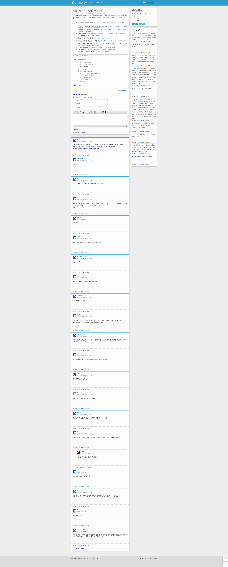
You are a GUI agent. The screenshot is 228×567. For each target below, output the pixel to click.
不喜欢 (137, 20)
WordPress (97, 559)
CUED (155, 559)
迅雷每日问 (98, 2)
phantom (134, 68)
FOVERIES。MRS (136, 99)
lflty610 (134, 44)
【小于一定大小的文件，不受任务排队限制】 (90, 73)
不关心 (137, 18)
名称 (78, 100)
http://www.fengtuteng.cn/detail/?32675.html (87, 148)
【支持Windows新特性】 (85, 77)
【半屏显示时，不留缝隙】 (85, 62)
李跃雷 (79, 217)
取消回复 (88, 94)
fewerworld (77, 94)
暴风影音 (79, 178)
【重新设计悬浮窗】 (84, 79)
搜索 (152, 3)
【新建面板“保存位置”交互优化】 (87, 64)
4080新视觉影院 (81, 159)
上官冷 (79, 412)
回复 (88, 155)
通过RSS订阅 (156, 2)
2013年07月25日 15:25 (78, 13)
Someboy (134, 123)
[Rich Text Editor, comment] (100, 119)
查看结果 (79, 85)
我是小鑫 (134, 55)
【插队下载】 (82, 82)
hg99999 (79, 237)
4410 (78, 139)
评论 (103, 13)
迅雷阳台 (79, 3)
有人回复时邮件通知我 (78, 132)
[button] (75, 112)
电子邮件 (77, 103)
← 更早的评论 (75, 549)
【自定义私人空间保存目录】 (86, 71)
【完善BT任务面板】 (84, 67)
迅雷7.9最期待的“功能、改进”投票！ (88, 11)
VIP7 (133, 156)
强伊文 (98, 13)
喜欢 (137, 16)
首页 (91, 2)
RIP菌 (133, 145)
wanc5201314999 (82, 256)
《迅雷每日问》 (78, 15)
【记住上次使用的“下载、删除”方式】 (88, 75)
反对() (82, 155)
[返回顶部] (225, 564)
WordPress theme (144, 559)
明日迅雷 (124, 90)
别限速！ (134, 33)
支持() (76, 155)
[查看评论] (225, 559)
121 (133, 88)
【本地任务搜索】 (83, 69)
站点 (79, 107)
